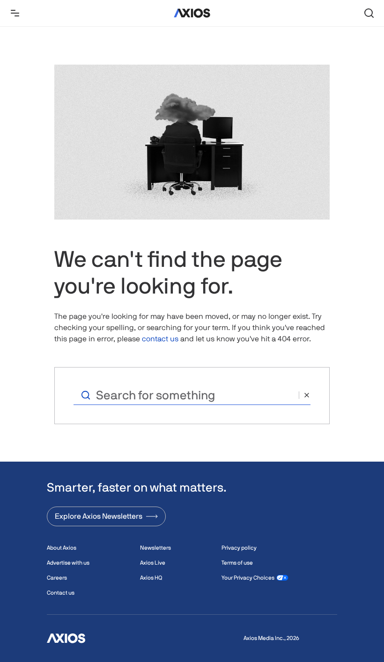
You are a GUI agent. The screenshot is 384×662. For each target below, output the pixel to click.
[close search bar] (304, 395)
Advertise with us (68, 563)
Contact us (60, 593)
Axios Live (152, 563)
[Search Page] (369, 13)
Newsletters (155, 548)
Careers (57, 578)
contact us (160, 338)
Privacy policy (239, 548)
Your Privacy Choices (248, 578)
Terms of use (237, 563)
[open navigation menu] (15, 13)
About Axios (61, 548)
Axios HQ (151, 578)
